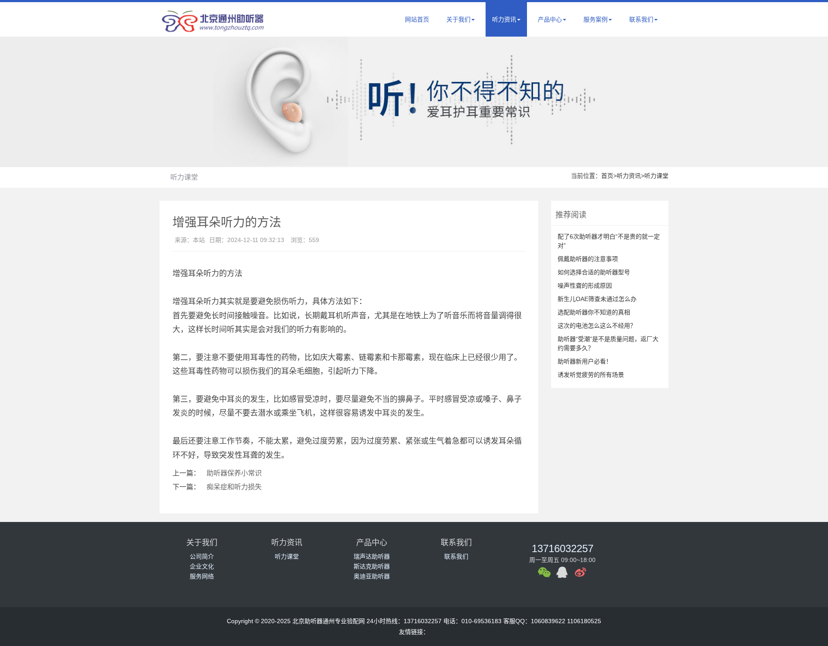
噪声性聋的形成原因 (585, 285)
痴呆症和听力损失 (234, 487)
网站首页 (417, 19)
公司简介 (202, 556)
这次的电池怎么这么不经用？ (597, 325)
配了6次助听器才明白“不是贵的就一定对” (609, 241)
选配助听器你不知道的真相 (594, 312)
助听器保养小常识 (234, 473)
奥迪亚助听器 (372, 576)
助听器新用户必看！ (585, 361)
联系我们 (641, 19)
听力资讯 (504, 19)
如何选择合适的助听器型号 (594, 272)
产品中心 (550, 19)
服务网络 (202, 576)
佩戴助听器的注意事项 (588, 258)
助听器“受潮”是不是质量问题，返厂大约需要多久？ (608, 343)
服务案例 (595, 19)
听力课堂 (184, 177)
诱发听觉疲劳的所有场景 (591, 374)
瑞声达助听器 (372, 556)
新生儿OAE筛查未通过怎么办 (597, 298)
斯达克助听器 (372, 566)
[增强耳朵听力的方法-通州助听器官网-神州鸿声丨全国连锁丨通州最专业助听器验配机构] (213, 28)
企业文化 (202, 566)
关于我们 (458, 19)
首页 (607, 175)
